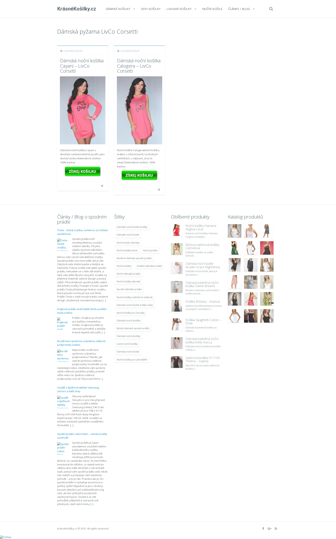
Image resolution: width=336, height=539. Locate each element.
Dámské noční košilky (128, 336)
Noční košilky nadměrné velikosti (135, 297)
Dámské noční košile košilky (132, 227)
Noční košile (212, 9)
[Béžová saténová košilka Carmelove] (177, 249)
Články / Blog (239, 9)
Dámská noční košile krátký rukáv (135, 305)
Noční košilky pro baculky (131, 312)
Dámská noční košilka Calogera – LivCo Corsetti (139, 65)
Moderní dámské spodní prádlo (134, 258)
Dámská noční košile (128, 351)
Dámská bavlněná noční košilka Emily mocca (202, 340)
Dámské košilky (118, 9)
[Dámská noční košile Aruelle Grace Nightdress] (177, 268)
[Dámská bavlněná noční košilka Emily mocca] (177, 343)
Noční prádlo (150, 250)
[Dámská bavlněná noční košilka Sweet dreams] (177, 287)
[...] (104, 300)
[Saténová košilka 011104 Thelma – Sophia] (177, 362)
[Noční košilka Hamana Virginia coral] (177, 230)
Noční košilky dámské (128, 281)
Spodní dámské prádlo (129, 289)
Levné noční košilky (127, 344)
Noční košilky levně (127, 250)
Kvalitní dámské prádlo (149, 266)
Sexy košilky (151, 9)
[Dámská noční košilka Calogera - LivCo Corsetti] (139, 175)
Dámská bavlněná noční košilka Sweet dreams (202, 284)
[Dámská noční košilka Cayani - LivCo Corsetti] (82, 171)
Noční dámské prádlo (129, 273)
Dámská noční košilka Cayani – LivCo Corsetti (82, 65)
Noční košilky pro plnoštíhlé (132, 359)
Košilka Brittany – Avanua (203, 301)
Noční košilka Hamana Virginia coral (201, 227)
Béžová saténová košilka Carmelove (202, 246)
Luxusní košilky (179, 9)
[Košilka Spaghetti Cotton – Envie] (177, 324)
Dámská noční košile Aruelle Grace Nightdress (203, 265)
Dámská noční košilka (128, 320)
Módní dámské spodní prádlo (133, 328)
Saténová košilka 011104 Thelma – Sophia (203, 359)
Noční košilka (124, 266)
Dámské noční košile (128, 234)
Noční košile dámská (128, 242)
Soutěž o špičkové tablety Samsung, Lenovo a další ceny (78, 389)
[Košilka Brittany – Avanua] (177, 306)
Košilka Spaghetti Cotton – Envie (203, 322)
